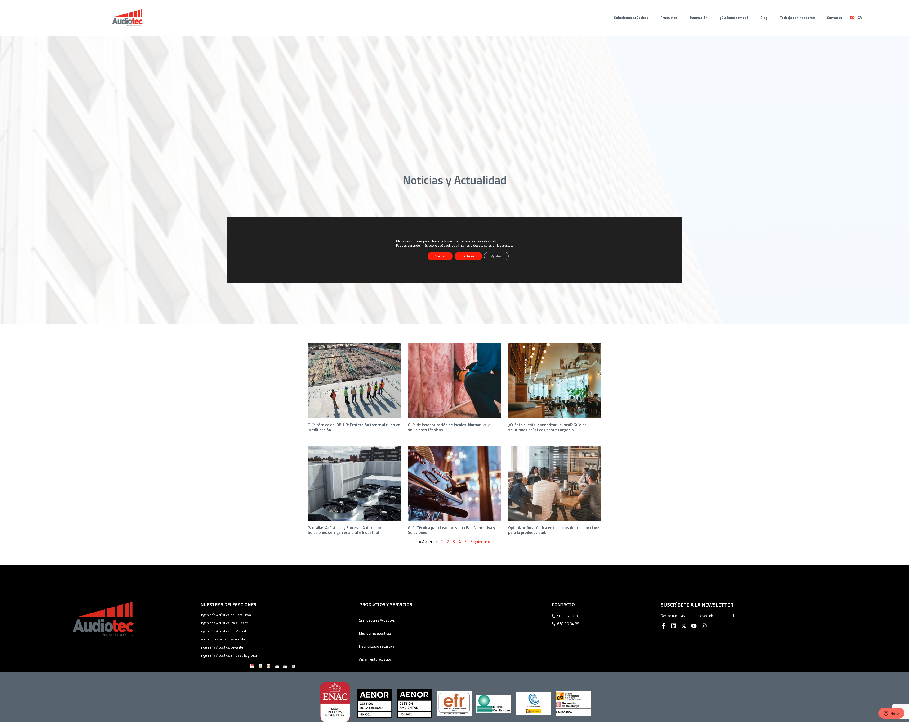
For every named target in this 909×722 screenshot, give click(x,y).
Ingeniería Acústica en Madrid (223, 631)
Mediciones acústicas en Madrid (225, 639)
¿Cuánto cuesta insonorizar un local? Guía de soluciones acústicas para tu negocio (547, 427)
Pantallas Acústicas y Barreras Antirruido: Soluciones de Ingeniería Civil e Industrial (344, 530)
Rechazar (468, 256)
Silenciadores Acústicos (377, 620)
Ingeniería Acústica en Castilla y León (229, 655)
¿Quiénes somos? (734, 17)
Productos (669, 17)
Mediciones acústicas (375, 633)
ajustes (507, 245)
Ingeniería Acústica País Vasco (224, 623)
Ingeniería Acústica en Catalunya (226, 615)
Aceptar (440, 256)
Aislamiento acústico (375, 659)
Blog (764, 17)
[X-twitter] (683, 626)
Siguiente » (480, 541)
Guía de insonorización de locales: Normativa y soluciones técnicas (449, 427)
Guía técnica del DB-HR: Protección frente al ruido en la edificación (354, 427)
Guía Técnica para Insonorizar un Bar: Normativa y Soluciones (451, 530)
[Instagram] (704, 626)
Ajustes (496, 256)
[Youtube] (694, 626)
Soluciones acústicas (631, 17)
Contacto (834, 17)
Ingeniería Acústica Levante (222, 647)
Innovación (699, 17)
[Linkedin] (673, 626)
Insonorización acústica (376, 646)
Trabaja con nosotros (797, 17)
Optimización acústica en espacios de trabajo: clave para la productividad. (553, 530)
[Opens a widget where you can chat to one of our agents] (891, 714)
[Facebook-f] (663, 626)
